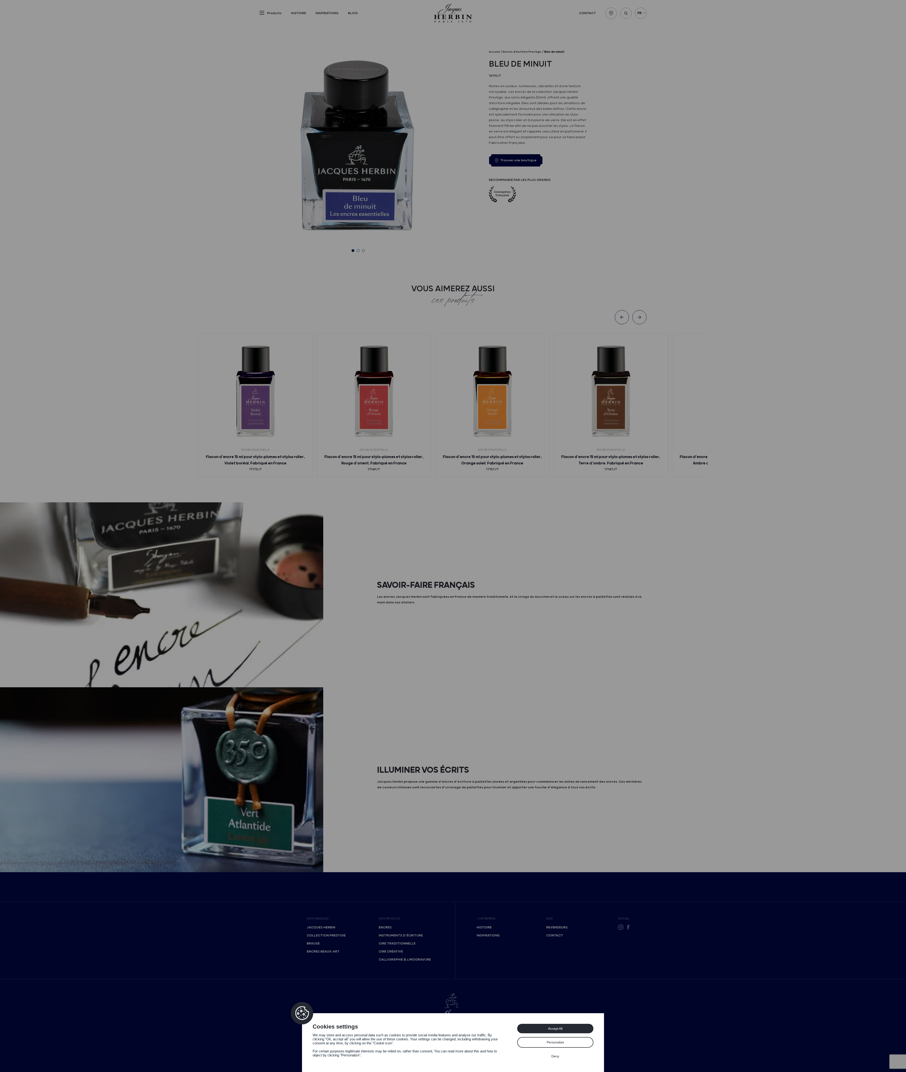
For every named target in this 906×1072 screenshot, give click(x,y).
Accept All (555, 1028)
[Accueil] (453, 13)
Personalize (555, 1042)
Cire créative (391, 951)
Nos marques (318, 918)
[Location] (611, 13)
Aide (549, 918)
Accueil (494, 52)
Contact (587, 13)
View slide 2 (358, 250)
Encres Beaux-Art (323, 951)
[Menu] (262, 14)
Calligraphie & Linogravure (405, 959)
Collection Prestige (326, 935)
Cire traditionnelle (397, 943)
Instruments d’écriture (401, 935)
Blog (353, 13)
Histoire (298, 13)
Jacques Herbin (321, 927)
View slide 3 (363, 250)
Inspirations (327, 13)
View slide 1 (353, 250)
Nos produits (389, 918)
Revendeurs (557, 927)
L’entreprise (486, 918)
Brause (313, 943)
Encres (385, 927)
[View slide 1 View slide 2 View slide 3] (358, 147)
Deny (555, 1056)
